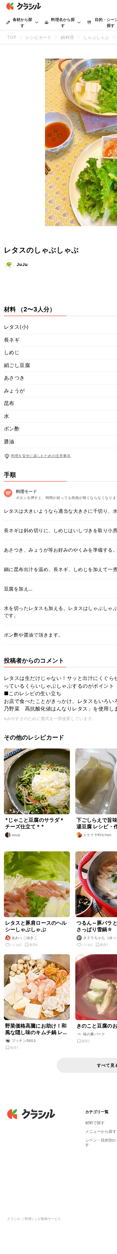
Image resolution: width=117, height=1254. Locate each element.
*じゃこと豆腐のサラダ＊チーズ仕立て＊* (35, 823)
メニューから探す (100, 1131)
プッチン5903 (24, 1040)
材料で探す (95, 1122)
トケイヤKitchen (97, 835)
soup (16, 835)
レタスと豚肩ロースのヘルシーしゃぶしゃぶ (36, 926)
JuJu (22, 264)
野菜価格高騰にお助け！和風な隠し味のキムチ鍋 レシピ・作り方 (36, 1029)
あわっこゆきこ (25, 937)
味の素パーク (94, 1034)
